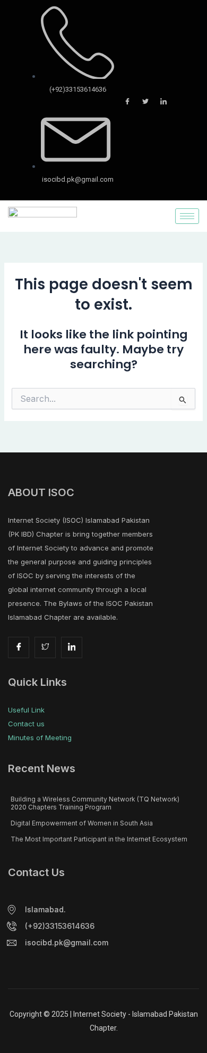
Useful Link (26, 710)
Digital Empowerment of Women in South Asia (82, 823)
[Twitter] (145, 101)
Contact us (26, 723)
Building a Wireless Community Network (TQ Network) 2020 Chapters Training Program (95, 803)
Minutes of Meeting (40, 737)
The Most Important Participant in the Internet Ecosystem (99, 839)
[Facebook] (127, 101)
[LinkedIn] (163, 101)
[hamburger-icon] (187, 216)
